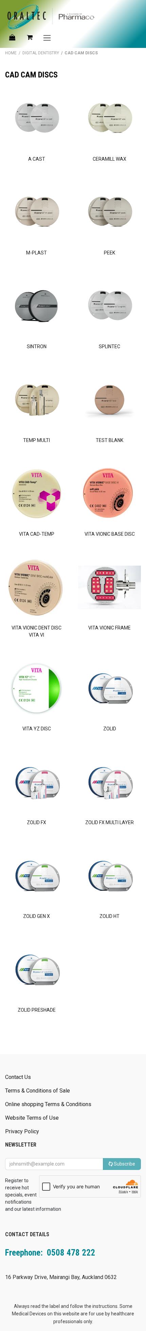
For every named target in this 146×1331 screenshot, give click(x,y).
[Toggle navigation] (47, 37)
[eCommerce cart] (29, 37)
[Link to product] (36, 118)
